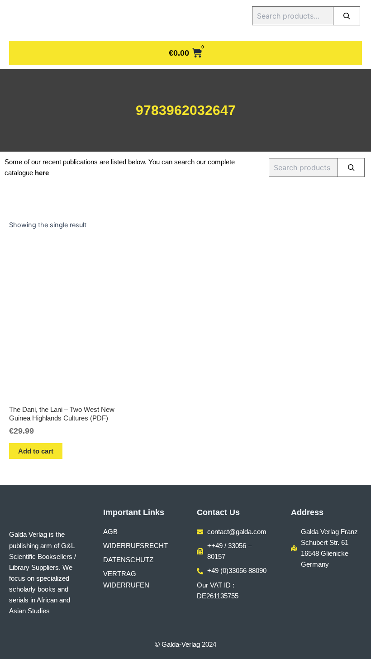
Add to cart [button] (35, 451)
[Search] (346, 15)
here (42, 173)
